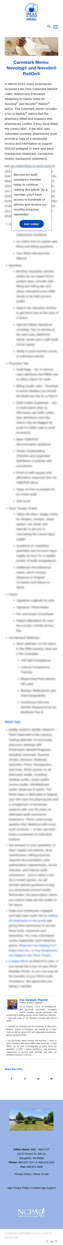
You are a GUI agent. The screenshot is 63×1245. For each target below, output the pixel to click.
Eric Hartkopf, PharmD (34, 1000)
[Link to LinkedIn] (52, 1241)
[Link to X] (56, 1241)
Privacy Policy (23, 1174)
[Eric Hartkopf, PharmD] (12, 1009)
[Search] (47, 27)
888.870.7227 (26, 1162)
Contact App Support (43, 1187)
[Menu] (54, 27)
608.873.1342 (46, 1162)
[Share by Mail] (51, 1078)
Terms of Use (41, 1174)
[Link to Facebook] (47, 1241)
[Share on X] (25, 1078)
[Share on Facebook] (11, 1078)
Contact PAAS (18, 961)
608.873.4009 (35, 1166)
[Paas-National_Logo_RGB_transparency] (31, 11)
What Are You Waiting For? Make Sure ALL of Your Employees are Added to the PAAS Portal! (33, 950)
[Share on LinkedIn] (38, 1078)
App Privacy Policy (18, 1187)
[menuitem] (47, 27)
